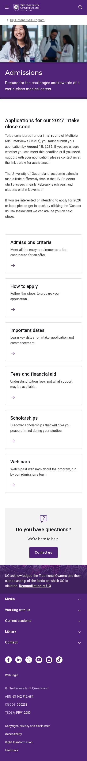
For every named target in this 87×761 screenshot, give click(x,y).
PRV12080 (23, 712)
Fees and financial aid (33, 374)
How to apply (24, 286)
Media (10, 599)
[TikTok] (59, 660)
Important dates (27, 330)
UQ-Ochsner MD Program (27, 20)
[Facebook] (8, 660)
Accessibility (13, 734)
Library (10, 632)
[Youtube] (38, 660)
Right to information (19, 742)
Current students (18, 621)
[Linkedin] (18, 660)
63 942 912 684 (22, 696)
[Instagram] (49, 660)
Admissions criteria (31, 242)
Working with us (17, 610)
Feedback (11, 750)
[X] (28, 660)
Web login (11, 675)
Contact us (43, 552)
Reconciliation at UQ (35, 586)
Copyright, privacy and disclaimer (27, 726)
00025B (22, 704)
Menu (7, 7)
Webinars (20, 461)
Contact (11, 642)
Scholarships (24, 418)
